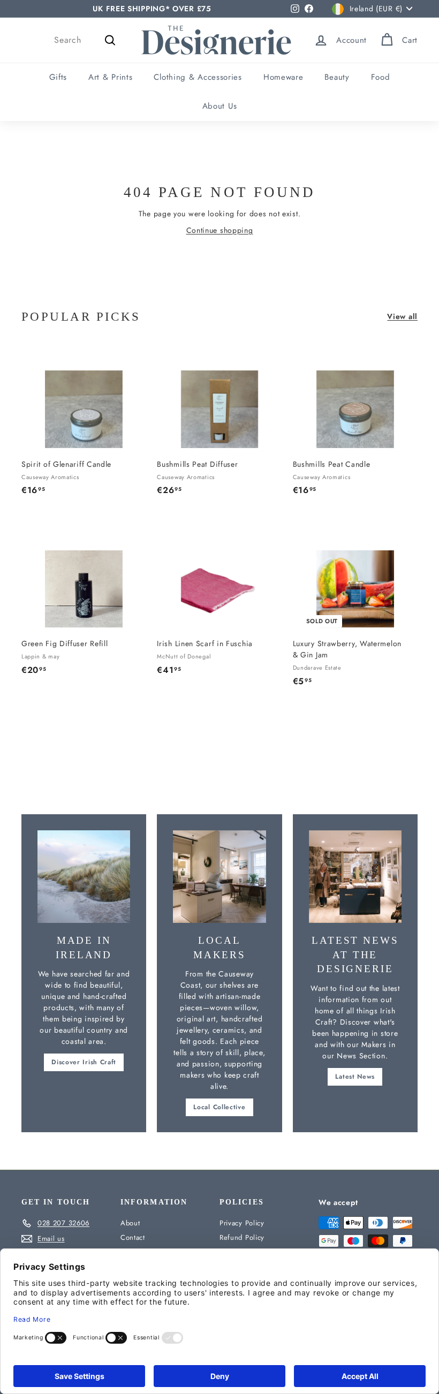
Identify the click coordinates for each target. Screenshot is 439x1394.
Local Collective (219, 1107)
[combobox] (86, 40)
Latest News (355, 1076)
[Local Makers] (219, 876)
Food (380, 77)
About (130, 1223)
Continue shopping (219, 230)
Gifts (58, 77)
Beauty (336, 77)
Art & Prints (110, 77)
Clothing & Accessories (197, 77)
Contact (132, 1237)
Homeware (283, 77)
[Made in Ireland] (83, 876)
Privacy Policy (242, 1223)
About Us (219, 106)
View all (402, 316)
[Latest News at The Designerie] (355, 876)
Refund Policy (242, 1237)
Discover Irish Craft (83, 1062)
